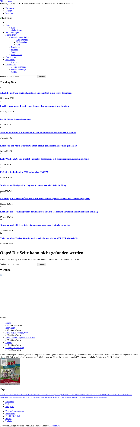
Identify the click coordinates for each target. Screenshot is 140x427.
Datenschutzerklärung (14, 347)
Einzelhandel (22, 40)
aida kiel (103, 395)
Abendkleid (34, 395)
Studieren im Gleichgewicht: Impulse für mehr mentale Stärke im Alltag (33, 185)
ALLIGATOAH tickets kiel (9, 397)
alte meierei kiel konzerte (62, 397)
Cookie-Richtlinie (18, 67)
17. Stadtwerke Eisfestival (7, 395)
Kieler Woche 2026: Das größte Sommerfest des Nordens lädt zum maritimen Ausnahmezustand (44, 159)
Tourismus (15, 47)
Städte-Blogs (16, 30)
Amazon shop (103, 397)
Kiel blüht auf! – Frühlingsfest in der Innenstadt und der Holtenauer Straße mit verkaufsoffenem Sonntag (49, 212)
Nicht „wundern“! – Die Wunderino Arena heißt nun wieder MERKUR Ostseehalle (39, 238)
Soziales (14, 49)
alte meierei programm (93, 397)
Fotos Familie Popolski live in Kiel (20, 338)
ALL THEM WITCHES (31, 397)
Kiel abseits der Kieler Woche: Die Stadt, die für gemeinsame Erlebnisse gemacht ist (38, 146)
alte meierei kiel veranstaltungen (78, 397)
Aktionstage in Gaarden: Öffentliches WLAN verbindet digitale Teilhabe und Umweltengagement (45, 198)
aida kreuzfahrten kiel (111, 395)
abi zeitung (52, 395)
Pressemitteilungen (19, 69)
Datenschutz (10, 64)
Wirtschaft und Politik (20, 37)
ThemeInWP (54, 426)
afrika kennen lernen (94, 395)
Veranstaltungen (12, 32)
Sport (13, 52)
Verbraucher (21, 42)
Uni (18, 45)
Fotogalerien (10, 57)
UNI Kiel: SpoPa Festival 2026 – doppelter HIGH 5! (24, 172)
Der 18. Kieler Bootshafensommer (15, 119)
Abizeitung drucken (60, 395)
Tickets (8, 342)
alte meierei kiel (51, 397)
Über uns (15, 62)
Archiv (14, 72)
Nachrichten (10, 35)
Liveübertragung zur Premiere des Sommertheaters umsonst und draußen (34, 106)
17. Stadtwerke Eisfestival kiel (22, 395)
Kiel (13, 27)
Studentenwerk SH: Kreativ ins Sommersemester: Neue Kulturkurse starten (35, 225)
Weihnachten (16, 54)
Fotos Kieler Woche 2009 (16, 333)
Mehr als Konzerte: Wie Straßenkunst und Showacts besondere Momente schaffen (38, 132)
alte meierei (42, 397)
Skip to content (6, 1)
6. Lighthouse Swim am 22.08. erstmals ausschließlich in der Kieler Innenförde (36, 93)
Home (8, 25)
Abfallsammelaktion (43, 395)
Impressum (10, 59)
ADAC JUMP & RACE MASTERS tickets (77, 395)
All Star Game (21, 397)
